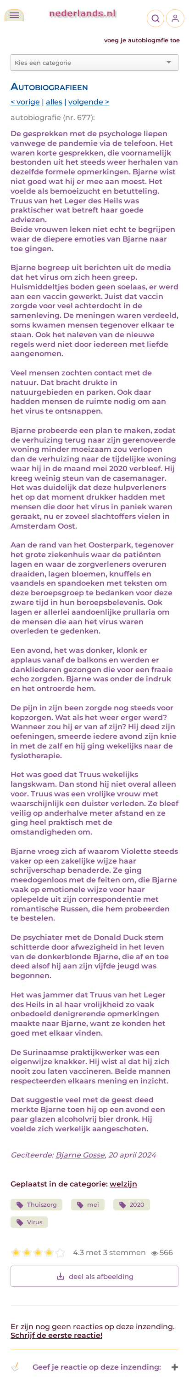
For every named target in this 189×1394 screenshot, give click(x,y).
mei (93, 1204)
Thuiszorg (42, 1204)
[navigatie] (14, 15)
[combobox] (89, 62)
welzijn (123, 1184)
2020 (137, 1204)
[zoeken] (155, 18)
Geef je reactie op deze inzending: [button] (97, 1367)
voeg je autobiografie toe (142, 40)
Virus (34, 1222)
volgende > (88, 102)
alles (54, 102)
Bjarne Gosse (80, 1155)
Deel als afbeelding (101, 1276)
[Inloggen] (175, 18)
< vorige (25, 102)
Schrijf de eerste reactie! (56, 1335)
